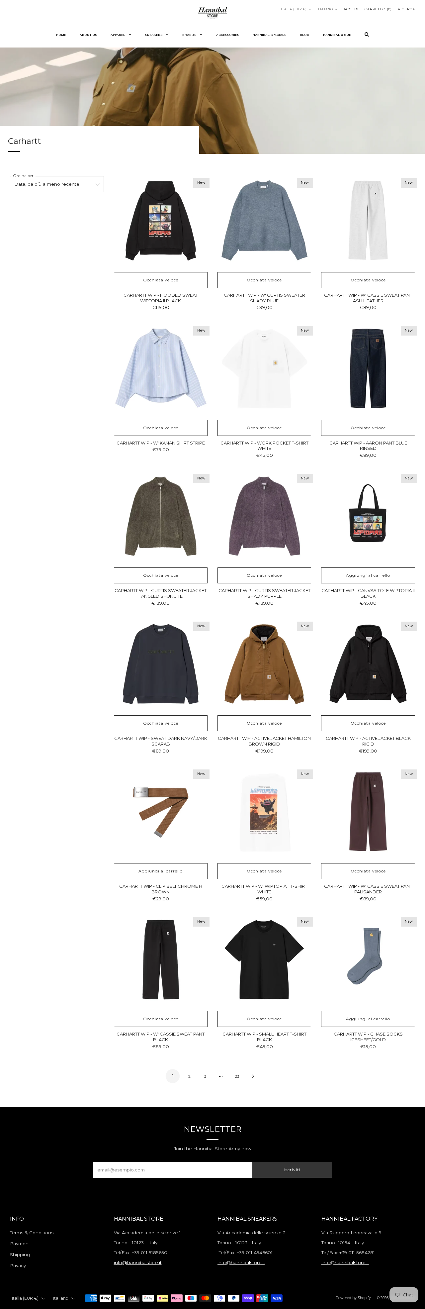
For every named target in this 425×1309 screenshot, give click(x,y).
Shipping (20, 1254)
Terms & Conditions (31, 1232)
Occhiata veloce (160, 279)
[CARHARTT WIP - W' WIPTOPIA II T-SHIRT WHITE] (264, 812)
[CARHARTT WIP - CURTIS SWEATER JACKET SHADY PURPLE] (264, 516)
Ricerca (406, 9)
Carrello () (378, 9)
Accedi (351, 9)
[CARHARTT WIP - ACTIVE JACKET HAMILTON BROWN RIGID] (264, 664)
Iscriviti (292, 1169)
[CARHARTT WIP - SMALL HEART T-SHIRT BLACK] (264, 960)
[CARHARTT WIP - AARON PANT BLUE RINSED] (368, 369)
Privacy (18, 1265)
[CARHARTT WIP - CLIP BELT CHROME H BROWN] (161, 812)
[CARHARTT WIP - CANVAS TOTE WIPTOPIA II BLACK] (368, 516)
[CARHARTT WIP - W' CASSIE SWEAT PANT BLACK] (161, 960)
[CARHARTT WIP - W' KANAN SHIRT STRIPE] (161, 369)
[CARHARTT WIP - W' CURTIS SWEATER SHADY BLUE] (264, 221)
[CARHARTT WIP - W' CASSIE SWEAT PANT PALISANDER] (368, 812)
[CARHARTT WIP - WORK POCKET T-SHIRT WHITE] (264, 369)
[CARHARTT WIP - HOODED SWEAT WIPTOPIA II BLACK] (161, 221)
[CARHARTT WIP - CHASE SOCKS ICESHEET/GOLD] (368, 960)
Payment (20, 1243)
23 (237, 1076)
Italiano (324, 9)
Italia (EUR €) (294, 9)
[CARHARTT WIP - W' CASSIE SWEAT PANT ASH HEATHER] (368, 221)
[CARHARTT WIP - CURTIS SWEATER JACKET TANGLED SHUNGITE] (161, 516)
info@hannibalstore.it (138, 1262)
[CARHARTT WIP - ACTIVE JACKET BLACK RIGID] (368, 664)
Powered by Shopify (353, 1297)
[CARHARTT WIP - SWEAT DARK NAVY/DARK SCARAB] (161, 664)
